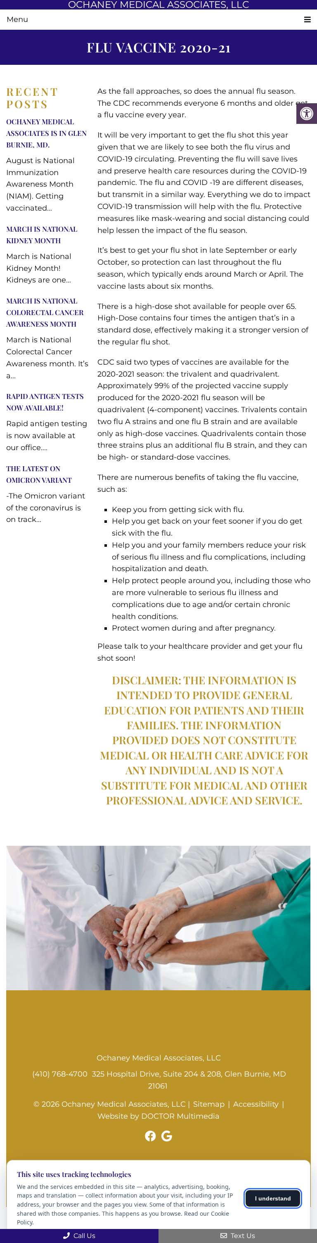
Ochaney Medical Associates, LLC (158, 4)
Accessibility (256, 1104)
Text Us (242, 1236)
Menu (17, 19)
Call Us (83, 1236)
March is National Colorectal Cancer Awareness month (45, 312)
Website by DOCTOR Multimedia (158, 1116)
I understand (273, 1198)
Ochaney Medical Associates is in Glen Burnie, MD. (46, 133)
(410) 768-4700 (60, 1074)
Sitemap (209, 1104)
